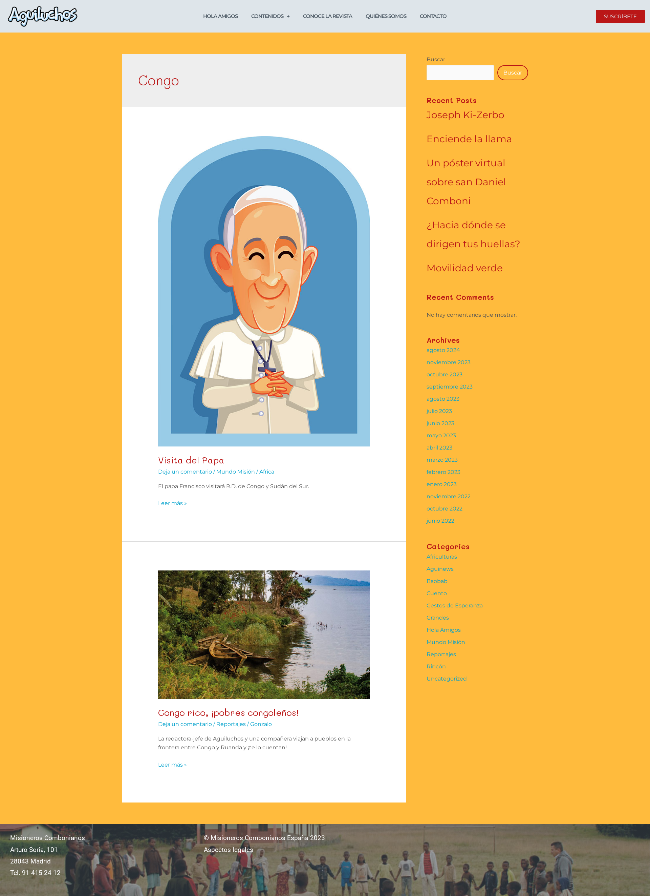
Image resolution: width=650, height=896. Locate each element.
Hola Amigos (220, 16)
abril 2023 (439, 447)
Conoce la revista (327, 16)
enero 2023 (442, 484)
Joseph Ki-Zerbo (465, 115)
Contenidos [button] (267, 16)
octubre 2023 (444, 374)
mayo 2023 (441, 435)
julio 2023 (439, 411)
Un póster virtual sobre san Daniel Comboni (466, 182)
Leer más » (172, 502)
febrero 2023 (443, 472)
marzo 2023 (442, 460)
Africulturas (442, 557)
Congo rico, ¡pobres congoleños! (228, 712)
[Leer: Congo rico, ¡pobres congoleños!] (264, 634)
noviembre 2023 (449, 362)
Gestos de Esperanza (455, 605)
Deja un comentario (185, 471)
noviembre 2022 (449, 496)
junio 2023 (440, 423)
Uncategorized (447, 678)
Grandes (438, 617)
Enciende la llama (469, 139)
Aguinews (440, 569)
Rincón (436, 666)
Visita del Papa (191, 460)
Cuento (437, 593)
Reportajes (231, 724)
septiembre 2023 (450, 386)
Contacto (433, 16)
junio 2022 (440, 521)
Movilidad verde (465, 268)
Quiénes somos (386, 16)
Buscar (436, 59)
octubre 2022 (444, 508)
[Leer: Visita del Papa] (264, 291)
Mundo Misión (235, 471)
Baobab (437, 581)
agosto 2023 (443, 399)
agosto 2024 (443, 350)
